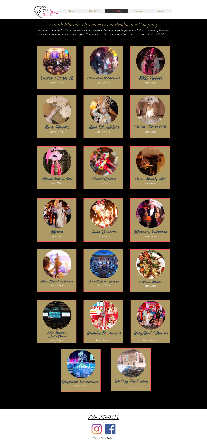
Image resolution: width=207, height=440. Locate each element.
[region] (56, 67)
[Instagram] (97, 429)
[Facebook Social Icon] (110, 429)
